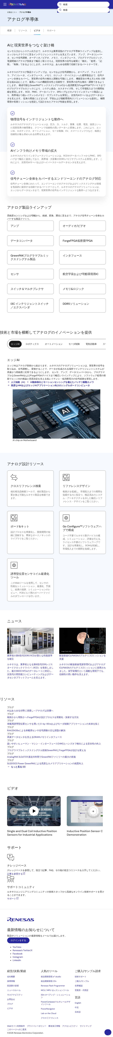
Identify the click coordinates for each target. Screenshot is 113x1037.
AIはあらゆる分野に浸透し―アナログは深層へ (30, 710)
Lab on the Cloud (48, 1013)
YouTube (17, 947)
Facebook (17, 953)
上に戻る (109, 1034)
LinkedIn (17, 960)
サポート (51, 30)
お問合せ (11, 999)
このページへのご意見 (16, 1029)
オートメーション (54, 344)
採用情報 (11, 981)
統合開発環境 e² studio (51, 976)
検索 (83, 4)
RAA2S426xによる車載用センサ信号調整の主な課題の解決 (36, 730)
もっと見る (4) (18, 766)
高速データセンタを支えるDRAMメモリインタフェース (34, 737)
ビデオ (37, 30)
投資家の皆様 (13, 985)
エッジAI (15, 344)
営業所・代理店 (81, 990)
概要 (9, 30)
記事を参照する (15, 873)
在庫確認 (79, 985)
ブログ (10, 1004)
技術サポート (80, 976)
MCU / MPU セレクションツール (55, 990)
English (78, 1003)
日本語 (78, 1012)
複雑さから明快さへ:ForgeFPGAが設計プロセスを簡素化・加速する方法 (43, 717)
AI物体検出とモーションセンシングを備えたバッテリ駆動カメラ (62, 382)
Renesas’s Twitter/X (22, 950)
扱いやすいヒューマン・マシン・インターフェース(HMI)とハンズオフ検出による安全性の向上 (54, 743)
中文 (77, 1007)
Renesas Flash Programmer (53, 985)
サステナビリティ (15, 995)
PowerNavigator (48, 1009)
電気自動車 (91, 344)
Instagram (18, 957)
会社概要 (11, 976)
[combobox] (83, 10)
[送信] (60, 10)
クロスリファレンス (49, 1018)
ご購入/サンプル (82, 981)
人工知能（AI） (18, 382)
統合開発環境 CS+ (49, 981)
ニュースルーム (14, 990)
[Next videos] (93, 811)
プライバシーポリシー (36, 1026)
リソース (22, 30)
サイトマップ (86, 1026)
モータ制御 (74, 344)
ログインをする (18, 940)
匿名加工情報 (54, 1026)
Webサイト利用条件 (16, 1026)
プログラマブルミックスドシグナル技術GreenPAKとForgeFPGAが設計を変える (46, 750)
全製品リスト (12, 12)
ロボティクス (32, 344)
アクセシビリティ (70, 1026)
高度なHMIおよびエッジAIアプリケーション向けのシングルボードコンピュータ (50, 385)
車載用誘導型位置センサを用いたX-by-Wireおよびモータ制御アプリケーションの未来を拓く (53, 723)
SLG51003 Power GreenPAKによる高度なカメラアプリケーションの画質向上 (45, 763)
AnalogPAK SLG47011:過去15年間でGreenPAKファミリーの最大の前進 (41, 756)
